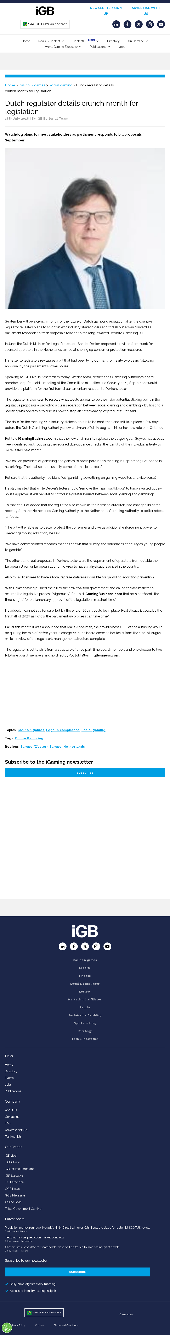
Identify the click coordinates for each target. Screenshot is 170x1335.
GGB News (12, 1188)
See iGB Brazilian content (45, 24)
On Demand (136, 41)
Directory (113, 41)
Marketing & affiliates (85, 999)
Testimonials (13, 1136)
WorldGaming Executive (61, 46)
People (85, 1007)
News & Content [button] (49, 41)
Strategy (85, 1031)
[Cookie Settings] (7, 1328)
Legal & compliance (63, 730)
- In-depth (25, 1241)
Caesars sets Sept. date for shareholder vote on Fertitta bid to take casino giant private (62, 1247)
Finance (85, 975)
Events (9, 1078)
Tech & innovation (85, 1039)
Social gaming (60, 85)
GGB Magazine (15, 1195)
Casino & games (32, 85)
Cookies (39, 1325)
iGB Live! (11, 1155)
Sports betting (85, 1023)
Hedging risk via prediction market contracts (34, 1237)
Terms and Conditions (66, 1325)
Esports (85, 968)
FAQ (8, 1123)
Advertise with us (16, 1130)
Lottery (85, 991)
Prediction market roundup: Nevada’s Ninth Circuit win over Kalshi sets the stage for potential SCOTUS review (77, 1227)
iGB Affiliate (12, 1162)
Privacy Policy (17, 1325)
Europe (27, 746)
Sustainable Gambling (85, 1015)
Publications (98, 46)
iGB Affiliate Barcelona (19, 1169)
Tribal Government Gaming (23, 1208)
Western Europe (48, 746)
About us (11, 1110)
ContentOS (83, 41)
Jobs (122, 46)
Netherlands (74, 746)
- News (22, 1231)
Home (26, 41)
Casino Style (13, 1202)
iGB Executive (14, 1175)
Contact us (12, 1116)
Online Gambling (29, 738)
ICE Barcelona (14, 1182)
